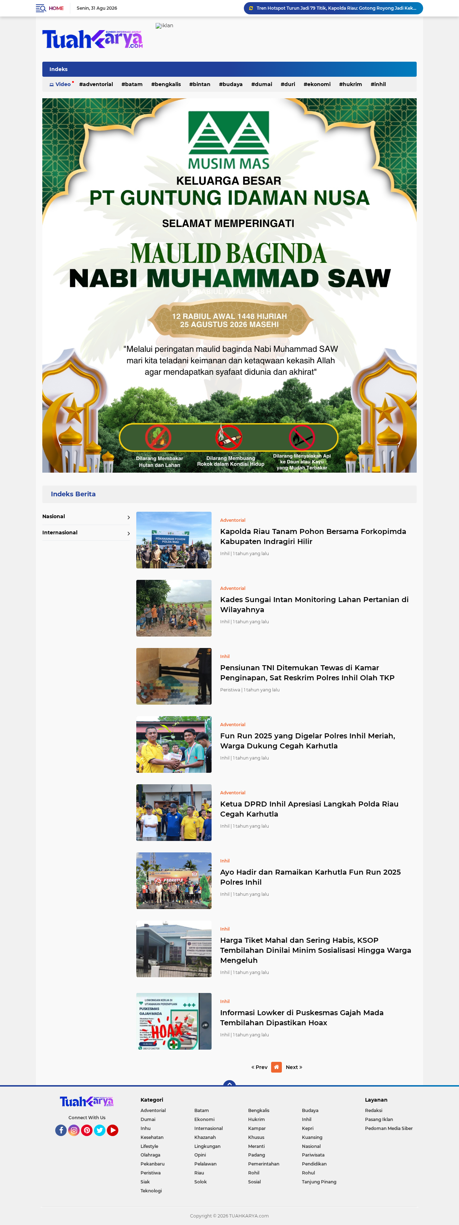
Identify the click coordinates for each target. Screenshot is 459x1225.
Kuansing (312, 1137)
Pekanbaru (153, 1164)
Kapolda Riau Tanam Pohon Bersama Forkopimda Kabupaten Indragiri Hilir (313, 536)
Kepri (307, 1128)
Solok (200, 1181)
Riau (199, 1173)
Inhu (146, 1128)
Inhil (380, 84)
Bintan (201, 84)
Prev (261, 1067)
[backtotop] (229, 1086)
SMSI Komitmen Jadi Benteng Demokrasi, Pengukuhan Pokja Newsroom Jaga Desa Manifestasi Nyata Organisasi (337, 8)
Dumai (263, 84)
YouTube (117, 1139)
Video (63, 84)
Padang (256, 1155)
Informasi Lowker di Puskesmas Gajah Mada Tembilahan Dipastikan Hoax (302, 1017)
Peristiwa (151, 1173)
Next (292, 1067)
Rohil (253, 1173)
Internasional (59, 532)
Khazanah (205, 1137)
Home (56, 8)
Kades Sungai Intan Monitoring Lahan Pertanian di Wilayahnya (314, 604)
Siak (145, 1181)
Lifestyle (149, 1146)
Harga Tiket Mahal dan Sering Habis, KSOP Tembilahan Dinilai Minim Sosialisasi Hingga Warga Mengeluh (315, 950)
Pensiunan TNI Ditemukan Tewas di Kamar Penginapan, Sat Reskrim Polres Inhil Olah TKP (307, 672)
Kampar (257, 1128)
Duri (289, 84)
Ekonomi (319, 84)
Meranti (256, 1146)
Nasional (53, 516)
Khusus (256, 1137)
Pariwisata (313, 1155)
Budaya (233, 84)
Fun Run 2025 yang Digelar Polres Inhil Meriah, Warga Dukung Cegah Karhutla (307, 741)
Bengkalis (168, 84)
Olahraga (150, 1155)
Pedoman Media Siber (389, 1128)
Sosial (254, 1181)
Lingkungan (207, 1146)
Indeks (58, 69)
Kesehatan (152, 1137)
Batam (134, 84)
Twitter (103, 1139)
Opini (200, 1155)
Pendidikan (314, 1164)
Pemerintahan (263, 1164)
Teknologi (151, 1190)
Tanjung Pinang (319, 1181)
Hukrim (352, 84)
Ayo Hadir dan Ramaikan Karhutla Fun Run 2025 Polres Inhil (310, 877)
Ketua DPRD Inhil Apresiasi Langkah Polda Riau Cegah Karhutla (309, 809)
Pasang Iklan (379, 1119)
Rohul (308, 1173)
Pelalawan (205, 1164)
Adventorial (98, 84)
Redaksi (373, 1110)
